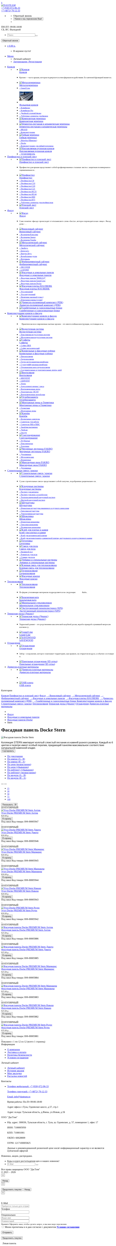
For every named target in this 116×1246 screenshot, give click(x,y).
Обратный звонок (10, 40)
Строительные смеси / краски (22, 470)
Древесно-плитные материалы (23, 667)
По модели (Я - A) (16, 778)
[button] (11, 46)
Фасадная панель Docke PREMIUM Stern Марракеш (28, 988)
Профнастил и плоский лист (22, 156)
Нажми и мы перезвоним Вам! (28, 19)
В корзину (6, 819)
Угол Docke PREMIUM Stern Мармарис (21, 852)
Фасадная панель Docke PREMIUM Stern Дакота (26, 949)
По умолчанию (15, 756)
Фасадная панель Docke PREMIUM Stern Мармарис (27, 969)
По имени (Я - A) (16, 761)
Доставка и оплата (16, 1052)
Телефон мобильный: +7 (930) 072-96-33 (28, 1086)
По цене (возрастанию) (19, 764)
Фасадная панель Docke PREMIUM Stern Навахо (26, 1008)
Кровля (11, 66)
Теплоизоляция (15, 581)
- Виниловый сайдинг (58, 695)
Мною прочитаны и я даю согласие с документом (41, 1227)
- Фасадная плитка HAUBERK (82, 698)
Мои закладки (14, 1073)
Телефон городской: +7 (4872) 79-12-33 (27, 1091)
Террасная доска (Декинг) (20, 613)
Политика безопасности (19, 1055)
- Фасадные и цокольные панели (47, 698)
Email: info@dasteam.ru (18, 1096)
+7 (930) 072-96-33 (10, 8)
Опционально (8, 1215)
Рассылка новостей (17, 1076)
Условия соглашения (17, 1057)
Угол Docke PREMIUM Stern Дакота (19, 832)
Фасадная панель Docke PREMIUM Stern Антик (26, 930)
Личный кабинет (16, 1068)
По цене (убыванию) (18, 767)
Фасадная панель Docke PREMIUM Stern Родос (25, 1027)
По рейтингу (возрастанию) (21, 772)
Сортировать (8, 751)
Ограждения (13, 643)
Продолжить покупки (11, 1189)
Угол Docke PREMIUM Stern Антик (19, 813)
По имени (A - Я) (16, 759)
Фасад (10, 210)
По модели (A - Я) (16, 775)
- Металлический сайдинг (86, 695)
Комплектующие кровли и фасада (24, 313)
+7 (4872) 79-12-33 (10, 10)
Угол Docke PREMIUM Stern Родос (19, 910)
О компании (13, 1049)
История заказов (15, 1070)
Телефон (5, 1209)
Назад (5, 1181)
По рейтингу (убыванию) (20, 770)
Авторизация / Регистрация (27, 61)
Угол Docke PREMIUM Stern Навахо (20, 891)
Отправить (7, 1232)
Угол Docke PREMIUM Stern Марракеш (21, 871)
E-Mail (4, 1203)
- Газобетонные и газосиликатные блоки (54, 701)
